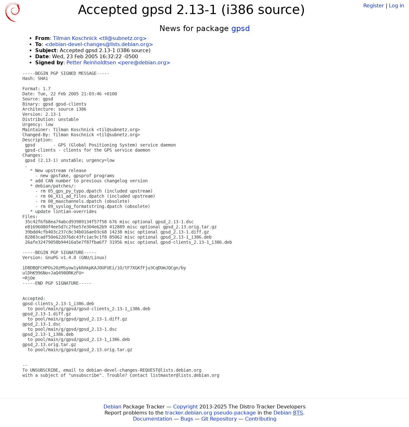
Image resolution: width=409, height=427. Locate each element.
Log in (396, 6)
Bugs (187, 419)
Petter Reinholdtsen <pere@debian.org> (118, 62)
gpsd (240, 28)
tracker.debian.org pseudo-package (210, 413)
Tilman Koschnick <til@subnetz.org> (100, 38)
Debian (112, 407)
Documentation (152, 419)
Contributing (260, 419)
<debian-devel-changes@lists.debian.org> (99, 44)
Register (373, 6)
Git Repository (219, 419)
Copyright (185, 407)
